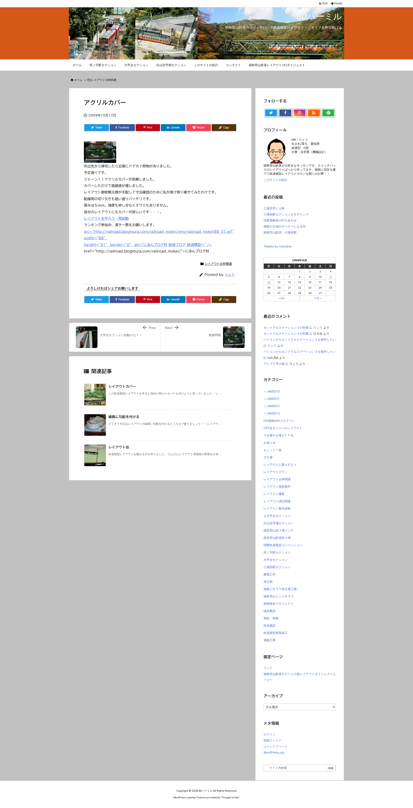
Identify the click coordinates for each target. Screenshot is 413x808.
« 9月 (282, 298)
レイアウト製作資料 (277, 508)
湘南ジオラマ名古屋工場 (280, 589)
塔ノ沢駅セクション (277, 552)
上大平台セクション (277, 516)
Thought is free (230, 797)
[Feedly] (328, 113)
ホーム (78, 80)
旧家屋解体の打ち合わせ (280, 220)
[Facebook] (285, 113)
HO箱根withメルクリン (279, 420)
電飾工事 (270, 640)
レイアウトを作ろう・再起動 (106, 218)
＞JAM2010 (272, 391)
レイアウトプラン (276, 472)
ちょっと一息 (273, 450)
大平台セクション (276, 559)
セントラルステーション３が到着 (286, 327)
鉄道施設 (270, 625)
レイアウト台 (118, 447)
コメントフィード (276, 746)
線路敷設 (270, 611)
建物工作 (270, 574)
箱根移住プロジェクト (279, 603)
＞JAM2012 (272, 406)
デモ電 (268, 457)
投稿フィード (273, 740)
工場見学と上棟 (274, 208)
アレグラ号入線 (274, 363)
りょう (229, 274)
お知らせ (270, 442)
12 (268, 282)
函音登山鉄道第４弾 (277, 537)
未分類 (268, 581)
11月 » (317, 298)
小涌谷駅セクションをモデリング (286, 214)
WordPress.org (274, 752)
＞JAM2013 (272, 413)
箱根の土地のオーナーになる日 (285, 226)
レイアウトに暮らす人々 (280, 464)
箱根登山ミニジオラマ (279, 596)
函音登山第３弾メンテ (279, 530)
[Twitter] (271, 113)
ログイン (270, 734)
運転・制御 (271, 618)
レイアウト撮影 (274, 494)
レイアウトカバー (122, 386)
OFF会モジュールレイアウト (283, 428)
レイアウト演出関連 (277, 501)
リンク (268, 668)
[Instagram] (299, 113)
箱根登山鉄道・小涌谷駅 (280, 232)
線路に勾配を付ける (123, 417)
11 (330, 276)
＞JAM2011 (271, 398)
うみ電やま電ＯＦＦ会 (279, 435)
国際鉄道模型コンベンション (283, 545)
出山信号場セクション (279, 523)
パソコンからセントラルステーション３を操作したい (300, 339)
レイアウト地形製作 (277, 486)
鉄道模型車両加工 (276, 633)
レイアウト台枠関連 (103, 80)
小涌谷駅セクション (277, 567)
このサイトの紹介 (276, 180)
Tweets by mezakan (278, 246)
